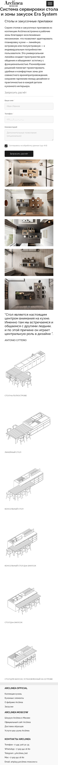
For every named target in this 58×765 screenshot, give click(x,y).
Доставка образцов (14, 726)
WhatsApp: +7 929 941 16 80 (17, 749)
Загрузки (9, 706)
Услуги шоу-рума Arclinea (17, 730)
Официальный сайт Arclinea (18, 722)
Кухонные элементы (14, 698)
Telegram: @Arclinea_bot (16, 753)
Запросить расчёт (19, 154)
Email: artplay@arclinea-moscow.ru (21, 762)
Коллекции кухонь (13, 694)
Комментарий (11, 127)
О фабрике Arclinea (14, 702)
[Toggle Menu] (50, 3)
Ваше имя (9, 100)
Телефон (9, 114)
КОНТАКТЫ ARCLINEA (18, 739)
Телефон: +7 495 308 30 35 (17, 744)
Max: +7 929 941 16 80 (14, 757)
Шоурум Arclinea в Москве (17, 718)
